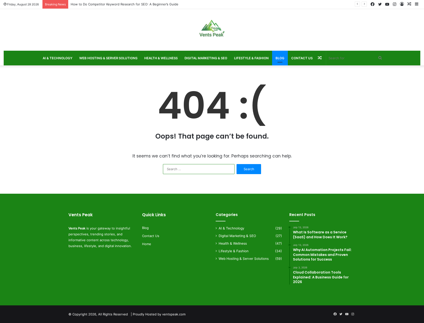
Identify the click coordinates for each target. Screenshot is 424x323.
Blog (280, 58)
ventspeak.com (174, 314)
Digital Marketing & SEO (206, 58)
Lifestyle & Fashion (251, 58)
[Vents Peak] (212, 31)
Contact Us (302, 58)
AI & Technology (57, 58)
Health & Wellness (161, 58)
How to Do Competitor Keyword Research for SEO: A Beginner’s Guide (124, 4)
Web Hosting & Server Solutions (108, 58)
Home (146, 244)
